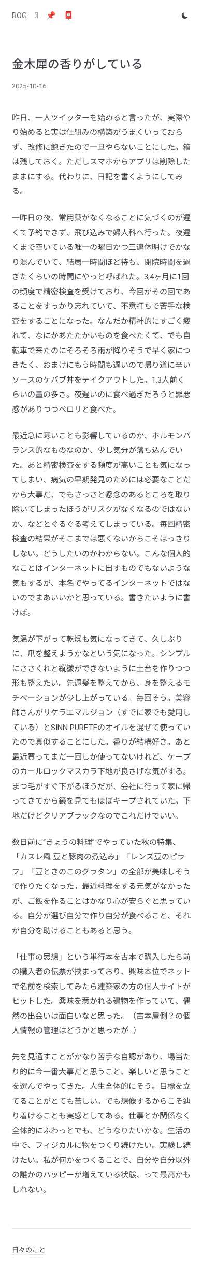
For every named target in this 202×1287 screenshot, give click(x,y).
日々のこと (29, 1250)
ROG (19, 15)
